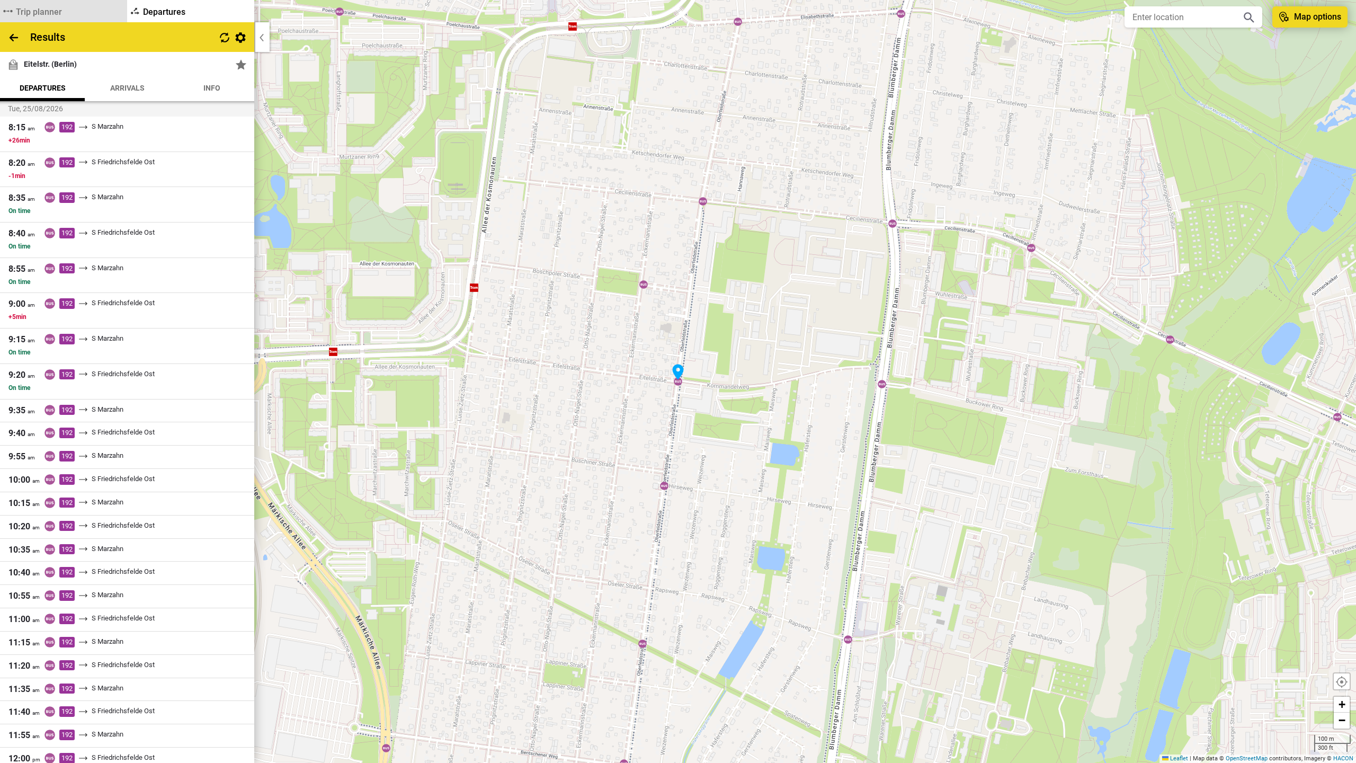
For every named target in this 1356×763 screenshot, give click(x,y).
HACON (1343, 758)
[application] (678, 381)
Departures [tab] (43, 88)
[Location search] (1249, 16)
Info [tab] (211, 88)
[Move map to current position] (1342, 681)
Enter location (1158, 17)
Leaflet (1178, 758)
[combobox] (1185, 17)
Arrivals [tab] (127, 88)
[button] (678, 372)
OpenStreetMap (1247, 758)
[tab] (63, 11)
